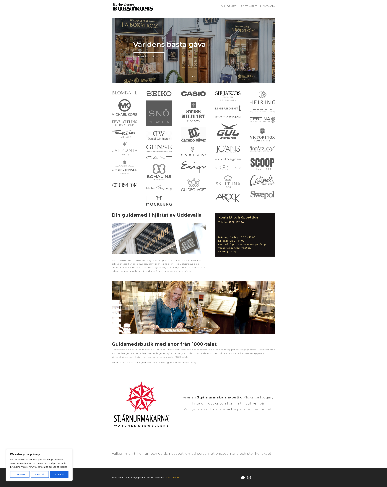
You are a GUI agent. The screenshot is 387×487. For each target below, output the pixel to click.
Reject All (39, 474)
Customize (20, 474)
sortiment (248, 6)
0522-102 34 (172, 477)
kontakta (267, 6)
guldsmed (229, 6)
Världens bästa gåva (169, 44)
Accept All (59, 474)
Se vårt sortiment (149, 56)
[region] (39, 465)
